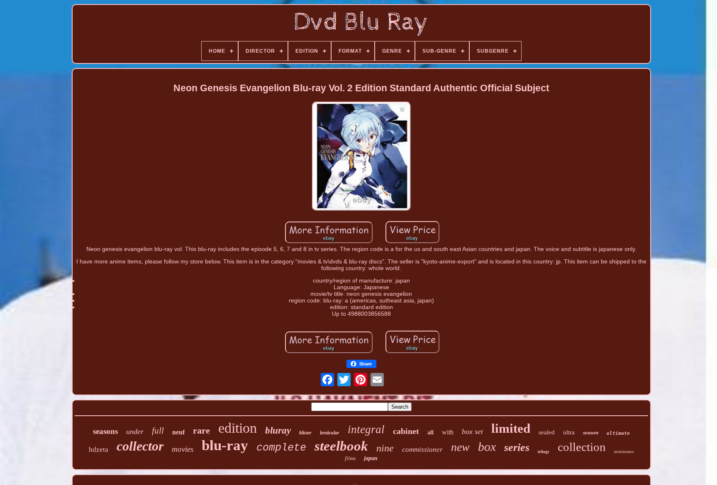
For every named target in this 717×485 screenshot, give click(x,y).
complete (281, 448)
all (430, 432)
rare (201, 430)
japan (371, 458)
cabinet (406, 431)
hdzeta (98, 449)
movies (182, 449)
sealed (547, 432)
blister (305, 433)
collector (140, 446)
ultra (569, 432)
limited (510, 428)
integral (366, 429)
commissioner (422, 449)
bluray (278, 430)
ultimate (618, 433)
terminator (624, 451)
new (460, 447)
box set (472, 431)
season (590, 432)
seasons (105, 431)
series (516, 447)
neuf (178, 432)
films (350, 458)
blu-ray (225, 445)
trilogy (543, 451)
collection (582, 446)
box (487, 446)
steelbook (341, 446)
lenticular (329, 433)
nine (385, 448)
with (448, 432)
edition (237, 428)
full (158, 431)
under (135, 431)
